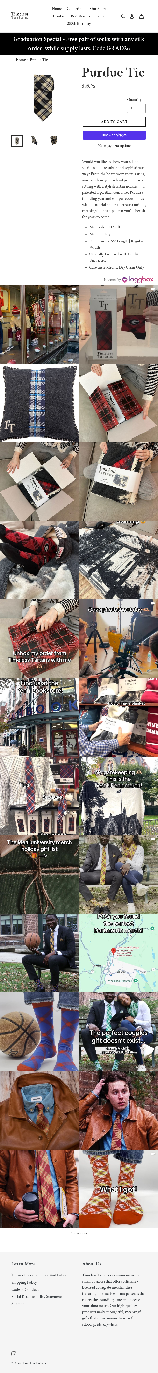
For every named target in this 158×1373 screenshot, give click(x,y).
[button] (39, 324)
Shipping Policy (24, 1282)
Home (21, 59)
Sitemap (17, 1303)
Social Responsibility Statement (36, 1296)
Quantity (134, 99)
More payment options (114, 145)
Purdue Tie (39, 59)
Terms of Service (24, 1275)
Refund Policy (55, 1275)
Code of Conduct (25, 1289)
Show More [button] (79, 1233)
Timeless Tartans (34, 1363)
